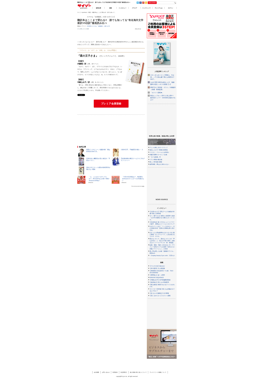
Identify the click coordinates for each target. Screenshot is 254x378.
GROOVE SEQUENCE (157, 277)
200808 (89, 26)
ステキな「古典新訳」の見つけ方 (101, 26)
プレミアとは (158, 8)
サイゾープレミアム (84, 6)
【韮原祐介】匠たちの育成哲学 (159, 282)
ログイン (170, 8)
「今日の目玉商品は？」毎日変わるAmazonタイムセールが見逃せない (133, 178)
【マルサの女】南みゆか (157, 266)
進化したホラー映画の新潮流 (159, 150)
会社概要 (96, 372)
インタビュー (122, 8)
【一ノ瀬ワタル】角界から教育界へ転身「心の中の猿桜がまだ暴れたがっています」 (162, 217)
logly (143, 186)
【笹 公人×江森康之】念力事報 (159, 293)
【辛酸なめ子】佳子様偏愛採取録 (160, 280)
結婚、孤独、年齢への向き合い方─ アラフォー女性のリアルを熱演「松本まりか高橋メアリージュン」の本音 (162, 247)
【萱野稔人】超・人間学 (157, 275)
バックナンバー (146, 8)
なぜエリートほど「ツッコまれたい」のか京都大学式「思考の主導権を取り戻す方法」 (162, 228)
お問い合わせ (106, 372)
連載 (110, 8)
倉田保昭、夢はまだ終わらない (159, 164)
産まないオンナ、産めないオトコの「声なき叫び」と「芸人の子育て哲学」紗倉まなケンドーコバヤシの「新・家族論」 (162, 240)
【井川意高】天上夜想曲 (157, 268)
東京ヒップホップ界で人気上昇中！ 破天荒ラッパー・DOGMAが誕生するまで (162, 98)
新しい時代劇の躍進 (156, 162)
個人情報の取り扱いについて (138, 372)
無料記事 (98, 8)
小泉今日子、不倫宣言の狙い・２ (132, 149)
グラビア (134, 8)
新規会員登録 (152, 2)
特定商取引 (124, 372)
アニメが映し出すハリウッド (159, 147)
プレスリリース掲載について (158, 372)
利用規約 (115, 372)
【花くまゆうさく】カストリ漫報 (160, 295)
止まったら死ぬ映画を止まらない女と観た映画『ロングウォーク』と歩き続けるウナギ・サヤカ (162, 234)
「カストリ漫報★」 (157, 92)
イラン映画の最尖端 (156, 159)
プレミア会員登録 (111, 103)
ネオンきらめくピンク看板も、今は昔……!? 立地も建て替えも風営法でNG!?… (162, 77)
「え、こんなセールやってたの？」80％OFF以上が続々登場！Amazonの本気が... (99, 178)
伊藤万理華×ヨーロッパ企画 (158, 154)
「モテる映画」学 (155, 157)
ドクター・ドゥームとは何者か (159, 152)
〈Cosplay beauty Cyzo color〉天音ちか (162, 255)
